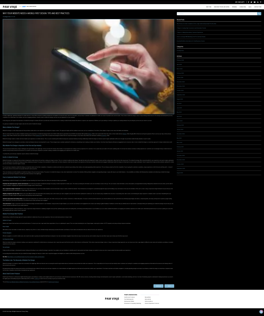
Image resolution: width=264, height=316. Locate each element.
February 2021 (180, 146)
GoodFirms (103, 135)
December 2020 (181, 155)
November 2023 (181, 86)
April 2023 (179, 116)
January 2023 (180, 129)
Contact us (36, 278)
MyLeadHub (148, 297)
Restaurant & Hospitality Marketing (132, 303)
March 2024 (179, 68)
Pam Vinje (10, 7)
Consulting (243, 6)
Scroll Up (261, 312)
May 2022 (179, 138)
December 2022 (181, 133)
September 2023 (181, 94)
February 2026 (180, 60)
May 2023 (179, 112)
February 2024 (180, 73)
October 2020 (180, 164)
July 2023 (179, 103)
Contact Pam (257, 6)
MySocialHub (148, 299)
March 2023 (179, 120)
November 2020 (181, 159)
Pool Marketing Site (128, 299)
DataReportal (39, 135)
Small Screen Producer (53, 281)
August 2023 (180, 99)
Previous (158, 286)
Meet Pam (208, 6)
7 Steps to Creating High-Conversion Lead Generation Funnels (191, 28)
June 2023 (179, 107)
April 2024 (179, 64)
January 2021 (180, 151)
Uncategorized (6, 16)
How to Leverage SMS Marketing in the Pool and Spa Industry (191, 36)
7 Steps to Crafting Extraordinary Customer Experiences (190, 32)
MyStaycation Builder (129, 301)
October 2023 (180, 90)
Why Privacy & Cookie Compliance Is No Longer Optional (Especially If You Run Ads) (196, 23)
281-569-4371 (239, 2)
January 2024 (180, 77)
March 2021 (179, 142)
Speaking (234, 6)
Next (169, 286)
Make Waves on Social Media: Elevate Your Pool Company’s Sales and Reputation (25, 256)
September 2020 (181, 168)
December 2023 (181, 81)
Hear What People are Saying (221, 6)
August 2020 (180, 172)
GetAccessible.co (149, 301)
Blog (250, 6)
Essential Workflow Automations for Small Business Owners (191, 41)
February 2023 (180, 125)
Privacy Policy (25, 311)
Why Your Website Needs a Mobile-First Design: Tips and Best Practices (23, 281)
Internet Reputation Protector (152, 303)
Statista (90, 133)
